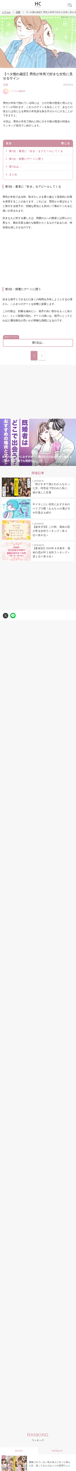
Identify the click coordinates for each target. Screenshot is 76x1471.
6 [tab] (53, 463)
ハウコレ (6, 12)
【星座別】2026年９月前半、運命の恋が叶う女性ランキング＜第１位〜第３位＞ (51, 552)
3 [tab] (30, 463)
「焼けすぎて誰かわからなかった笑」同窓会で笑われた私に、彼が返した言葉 (51, 488)
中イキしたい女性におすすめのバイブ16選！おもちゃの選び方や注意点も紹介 (51, 508)
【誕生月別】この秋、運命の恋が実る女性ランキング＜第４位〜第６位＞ (51, 531)
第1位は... (15, 166)
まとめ (13, 174)
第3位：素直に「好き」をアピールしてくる (36, 151)
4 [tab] (38, 463)
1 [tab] (16, 463)
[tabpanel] (38, 442)
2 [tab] (23, 463)
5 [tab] (45, 463)
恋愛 (18, 12)
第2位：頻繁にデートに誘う (26, 159)
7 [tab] (60, 463)
